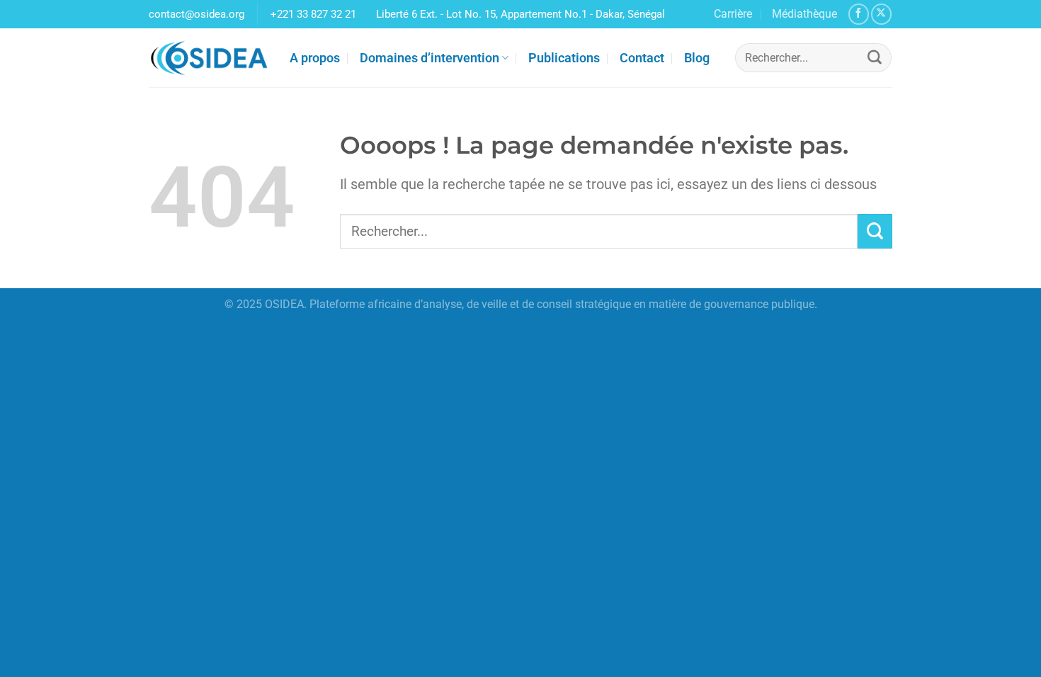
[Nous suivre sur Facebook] (858, 14)
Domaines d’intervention (429, 57)
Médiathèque (804, 14)
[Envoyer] (874, 58)
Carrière (733, 14)
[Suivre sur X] (881, 14)
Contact (642, 57)
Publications (564, 57)
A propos (315, 57)
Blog (697, 57)
